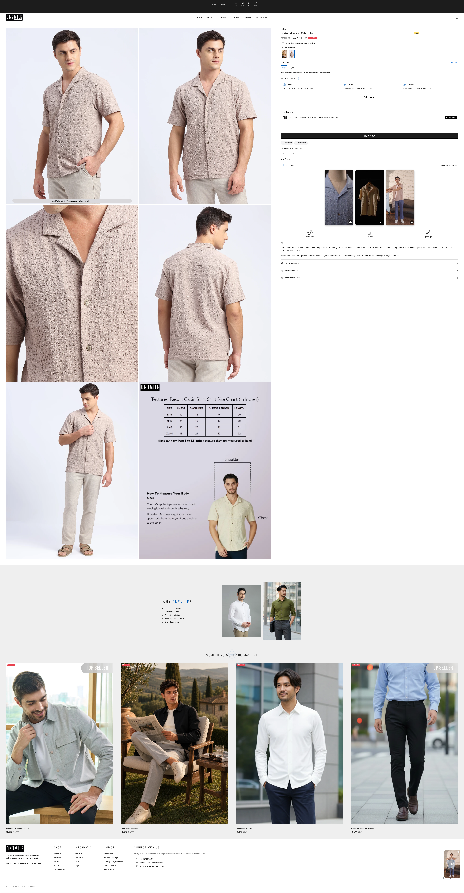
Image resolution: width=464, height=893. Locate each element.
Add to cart (370, 96)
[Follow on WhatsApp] (457, 878)
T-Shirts (247, 17)
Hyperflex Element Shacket (17, 829)
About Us (78, 854)
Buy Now (369, 135)
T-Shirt (56, 866)
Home (199, 17)
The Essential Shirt (244, 829)
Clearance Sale (59, 870)
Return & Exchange (111, 858)
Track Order (108, 854)
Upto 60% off (261, 17)
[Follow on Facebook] (438, 878)
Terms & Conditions (111, 866)
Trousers (224, 17)
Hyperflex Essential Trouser (363, 829)
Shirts (236, 17)
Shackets (211, 17)
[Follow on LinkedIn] (451, 878)
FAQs (77, 862)
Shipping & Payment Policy (114, 862)
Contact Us (79, 858)
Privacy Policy (109, 870)
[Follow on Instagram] (444, 878)
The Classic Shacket (129, 829)
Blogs (77, 866)
